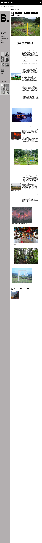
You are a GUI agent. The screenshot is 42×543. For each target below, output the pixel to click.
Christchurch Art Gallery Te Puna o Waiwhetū (7, 2)
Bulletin (4, 6)
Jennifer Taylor (6, 56)
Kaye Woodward (2, 56)
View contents (3, 80)
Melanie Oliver (6, 61)
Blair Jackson (2, 73)
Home (1, 6)
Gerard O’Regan (2, 61)
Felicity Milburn (7, 67)
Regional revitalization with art (11, 6)
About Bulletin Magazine (4, 81)
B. (2, 16)
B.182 (6, 6)
